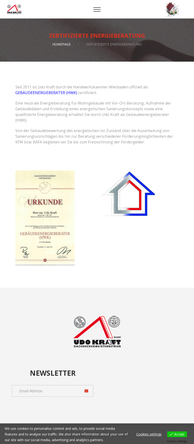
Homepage (61, 44)
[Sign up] (86, 391)
